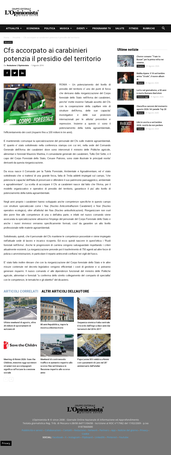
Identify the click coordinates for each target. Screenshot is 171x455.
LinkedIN (100, 437)
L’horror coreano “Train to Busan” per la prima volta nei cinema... (150, 59)
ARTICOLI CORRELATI (21, 291)
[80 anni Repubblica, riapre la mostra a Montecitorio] (57, 309)
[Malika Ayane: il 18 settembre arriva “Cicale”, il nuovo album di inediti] (125, 78)
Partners (104, 430)
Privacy (144, 430)
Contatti (67, 430)
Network (92, 430)
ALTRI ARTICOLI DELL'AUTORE (65, 291)
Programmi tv (101, 28)
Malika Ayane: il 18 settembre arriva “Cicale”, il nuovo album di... (151, 76)
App (113, 430)
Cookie (85, 433)
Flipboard (87, 437)
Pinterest (112, 437)
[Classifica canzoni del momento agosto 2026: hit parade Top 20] (125, 110)
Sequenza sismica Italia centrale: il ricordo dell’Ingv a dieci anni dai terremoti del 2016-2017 (93, 325)
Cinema (141, 66)
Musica (64, 28)
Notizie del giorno (128, 430)
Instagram (74, 437)
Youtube (123, 437)
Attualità (12, 28)
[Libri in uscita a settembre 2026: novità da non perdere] (125, 126)
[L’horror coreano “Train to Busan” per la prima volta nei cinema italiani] (125, 61)
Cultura (140, 129)
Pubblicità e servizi (32, 430)
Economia (33, 28)
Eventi (81, 28)
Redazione (80, 430)
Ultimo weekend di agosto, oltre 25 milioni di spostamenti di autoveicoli (20, 325)
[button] (163, 28)
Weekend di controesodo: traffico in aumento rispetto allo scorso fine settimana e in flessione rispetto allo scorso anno (56, 366)
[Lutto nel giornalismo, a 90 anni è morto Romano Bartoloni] (125, 94)
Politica (49, 28)
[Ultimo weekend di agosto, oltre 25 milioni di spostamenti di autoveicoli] (20, 308)
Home (6, 37)
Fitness (133, 28)
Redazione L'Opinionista (18, 65)
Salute (119, 28)
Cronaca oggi (143, 97)
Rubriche (149, 28)
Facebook (57, 437)
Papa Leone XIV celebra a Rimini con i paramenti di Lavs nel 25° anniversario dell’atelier (93, 362)
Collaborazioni (53, 430)
